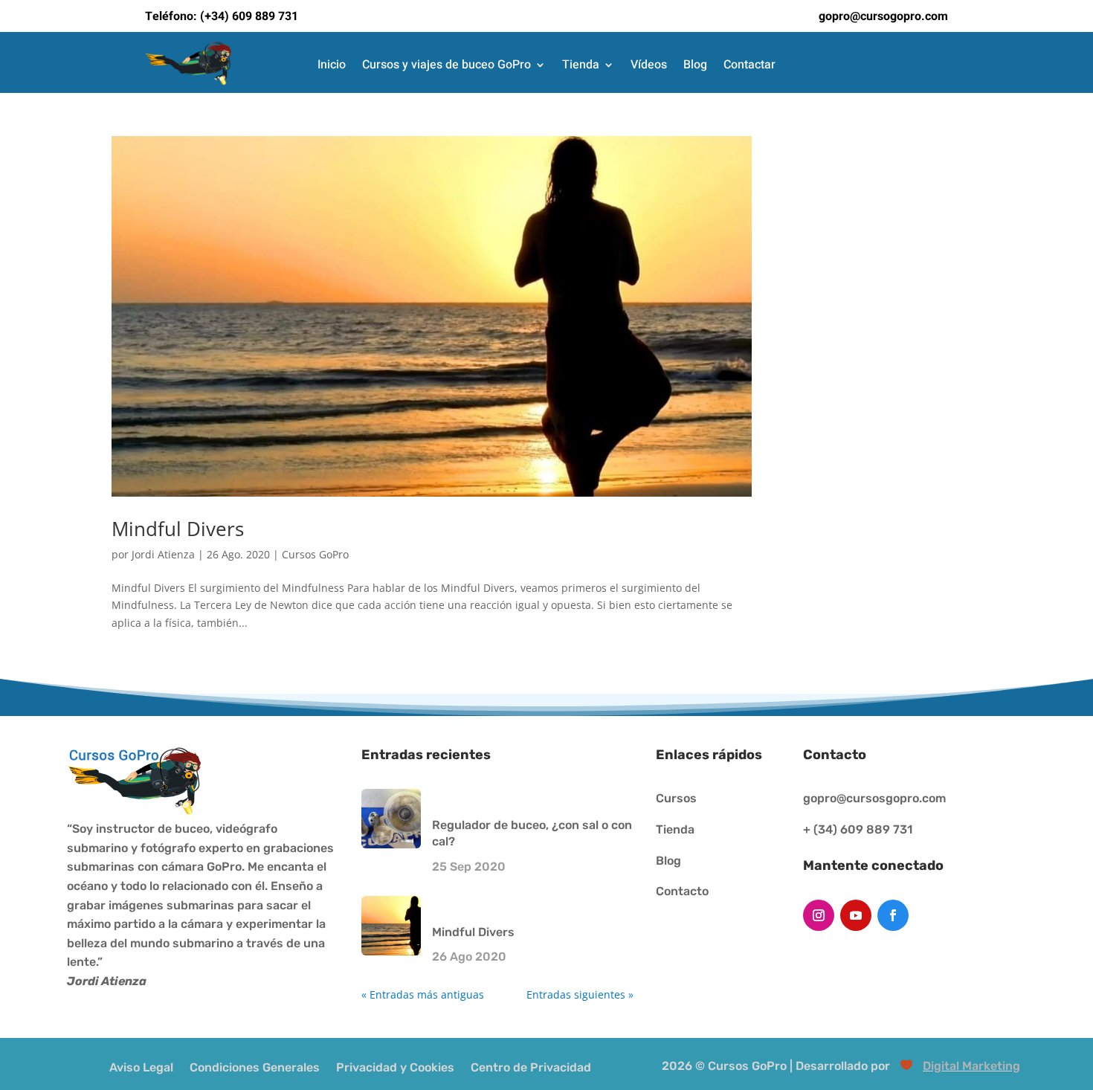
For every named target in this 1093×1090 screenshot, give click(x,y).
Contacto (682, 891)
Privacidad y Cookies (395, 1066)
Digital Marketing (971, 1066)
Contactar (749, 66)
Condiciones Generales (255, 1066)
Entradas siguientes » (579, 994)
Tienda (580, 66)
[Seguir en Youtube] (855, 915)
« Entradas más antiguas (422, 994)
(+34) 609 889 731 (249, 16)
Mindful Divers (178, 528)
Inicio (331, 66)
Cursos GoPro (315, 554)
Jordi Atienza (163, 554)
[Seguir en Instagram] (818, 915)
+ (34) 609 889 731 (857, 829)
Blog (695, 66)
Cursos (676, 798)
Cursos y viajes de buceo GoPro (446, 66)
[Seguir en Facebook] (893, 915)
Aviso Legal (141, 1066)
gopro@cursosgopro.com (874, 798)
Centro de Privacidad (531, 1066)
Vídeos (649, 66)
